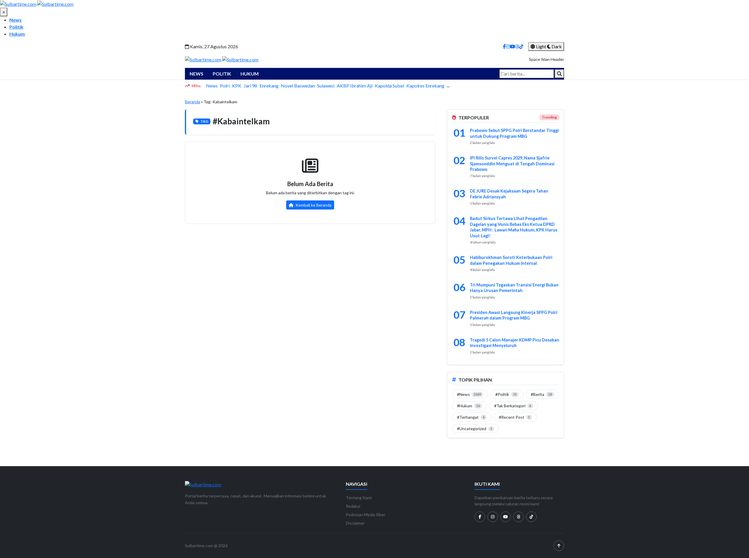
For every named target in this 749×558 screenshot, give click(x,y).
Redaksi (353, 506)
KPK (236, 85)
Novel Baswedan (298, 85)
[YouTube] (512, 46)
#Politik (506, 394)
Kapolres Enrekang (425, 85)
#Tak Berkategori (512, 405)
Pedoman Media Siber (365, 514)
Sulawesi (325, 85)
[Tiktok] (531, 516)
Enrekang (269, 85)
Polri (225, 85)
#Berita (541, 394)
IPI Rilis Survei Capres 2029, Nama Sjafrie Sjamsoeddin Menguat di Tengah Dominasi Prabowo (512, 163)
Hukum (17, 34)
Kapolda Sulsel (389, 85)
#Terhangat (471, 417)
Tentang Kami (359, 497)
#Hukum (468, 405)
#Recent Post (514, 417)
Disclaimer (355, 523)
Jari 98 (250, 85)
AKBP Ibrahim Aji (354, 85)
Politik (16, 27)
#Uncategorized (474, 428)
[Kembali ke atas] (559, 545)
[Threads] (517, 46)
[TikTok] (521, 46)
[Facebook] (504, 46)
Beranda (192, 101)
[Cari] (559, 73)
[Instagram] (508, 46)
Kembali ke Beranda (313, 204)
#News (469, 394)
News (15, 20)
